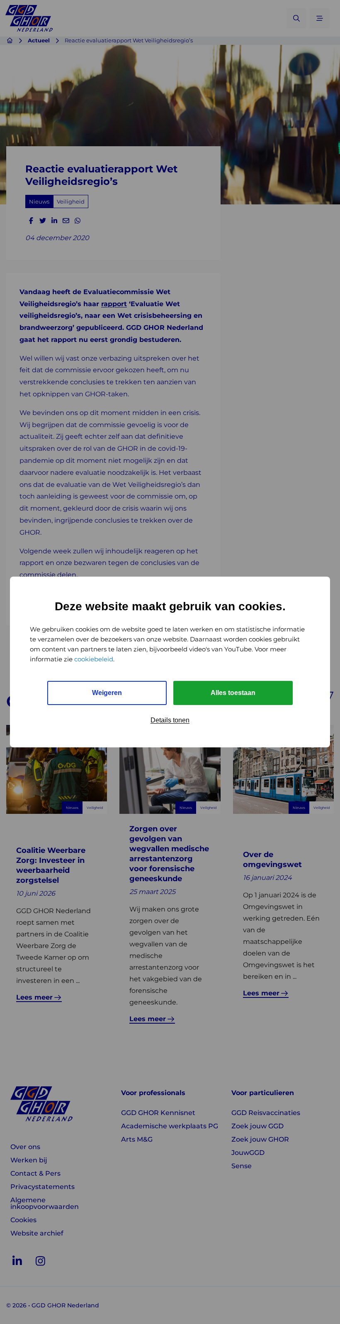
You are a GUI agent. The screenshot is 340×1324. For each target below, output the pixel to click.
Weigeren (107, 692)
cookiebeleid (93, 659)
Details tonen (170, 720)
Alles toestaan (233, 692)
